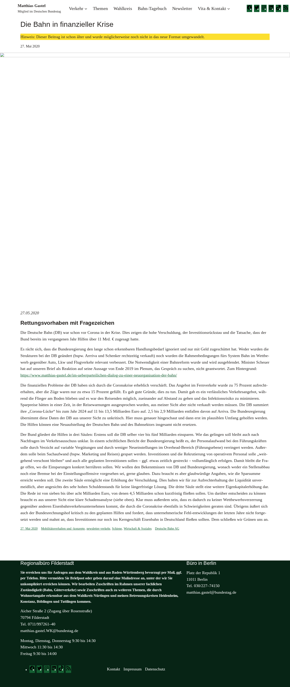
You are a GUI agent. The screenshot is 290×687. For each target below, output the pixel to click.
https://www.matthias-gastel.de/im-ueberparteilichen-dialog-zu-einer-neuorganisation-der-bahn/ (98, 375)
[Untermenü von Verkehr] (86, 8)
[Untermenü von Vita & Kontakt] (228, 8)
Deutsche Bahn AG (167, 528)
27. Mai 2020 (29, 528)
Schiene (117, 528)
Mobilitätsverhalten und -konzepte (63, 528)
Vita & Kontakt (212, 8)
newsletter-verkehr (98, 528)
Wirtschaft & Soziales (138, 528)
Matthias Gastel (32, 5)
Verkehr (76, 8)
